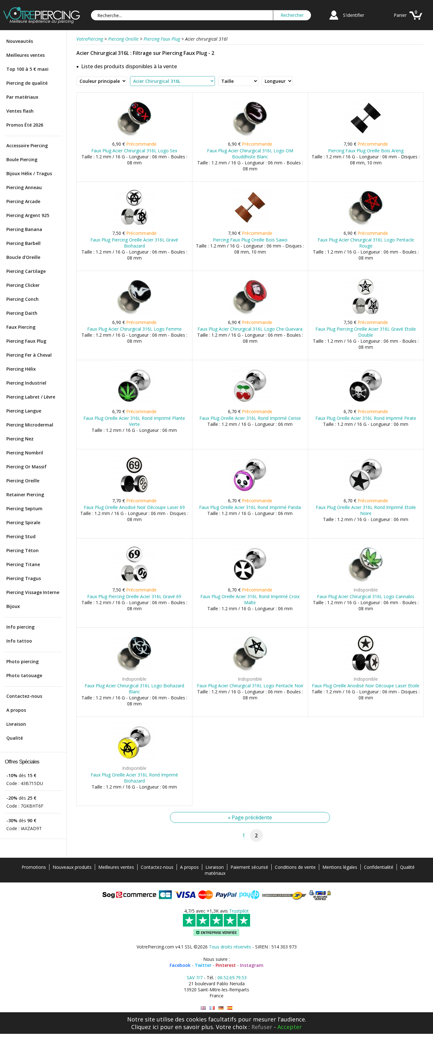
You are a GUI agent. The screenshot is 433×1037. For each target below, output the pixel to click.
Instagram (251, 965)
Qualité (14, 738)
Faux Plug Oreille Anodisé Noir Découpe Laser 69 (134, 507)
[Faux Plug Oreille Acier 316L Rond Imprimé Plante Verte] (134, 405)
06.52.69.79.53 (232, 977)
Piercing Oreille (22, 481)
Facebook (180, 965)
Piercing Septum (24, 508)
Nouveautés (19, 41)
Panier (400, 15)
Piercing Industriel (26, 383)
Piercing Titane (23, 564)
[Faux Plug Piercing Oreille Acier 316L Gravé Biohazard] (134, 226)
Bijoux (13, 606)
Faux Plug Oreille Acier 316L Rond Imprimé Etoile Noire (366, 510)
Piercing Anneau (24, 187)
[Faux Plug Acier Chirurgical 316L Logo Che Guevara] (250, 316)
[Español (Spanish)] (230, 1008)
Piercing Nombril (24, 453)
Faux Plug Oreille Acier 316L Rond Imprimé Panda (250, 507)
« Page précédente (250, 817)
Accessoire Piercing (27, 145)
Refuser (261, 1027)
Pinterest (226, 965)
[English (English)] (203, 1008)
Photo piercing (22, 661)
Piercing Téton (22, 550)
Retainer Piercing (25, 495)
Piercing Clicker (23, 285)
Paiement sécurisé (249, 867)
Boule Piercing (21, 159)
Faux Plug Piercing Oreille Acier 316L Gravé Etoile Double (365, 332)
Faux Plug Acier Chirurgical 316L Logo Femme (134, 329)
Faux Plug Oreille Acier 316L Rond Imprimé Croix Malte (250, 599)
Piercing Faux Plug (26, 341)
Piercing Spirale (23, 522)
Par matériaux (22, 97)
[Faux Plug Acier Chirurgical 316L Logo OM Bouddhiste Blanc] (250, 137)
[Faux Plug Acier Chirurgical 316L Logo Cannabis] (365, 583)
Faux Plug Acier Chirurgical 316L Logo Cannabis (365, 596)
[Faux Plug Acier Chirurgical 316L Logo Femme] (134, 316)
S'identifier (353, 15)
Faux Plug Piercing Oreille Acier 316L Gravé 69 (134, 596)
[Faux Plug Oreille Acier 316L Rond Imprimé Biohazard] (134, 761)
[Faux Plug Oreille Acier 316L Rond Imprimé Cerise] (250, 405)
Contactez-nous (24, 696)
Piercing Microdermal (29, 425)
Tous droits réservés (230, 947)
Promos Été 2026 (24, 125)
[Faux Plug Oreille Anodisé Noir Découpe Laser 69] (134, 494)
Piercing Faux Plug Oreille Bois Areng (366, 151)
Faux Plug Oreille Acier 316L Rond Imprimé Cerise (250, 418)
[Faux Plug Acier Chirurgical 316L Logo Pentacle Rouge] (365, 226)
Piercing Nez (20, 439)
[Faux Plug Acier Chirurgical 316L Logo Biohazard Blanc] (134, 672)
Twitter (203, 965)
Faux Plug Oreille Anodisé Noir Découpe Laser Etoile (365, 686)
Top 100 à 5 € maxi (27, 69)
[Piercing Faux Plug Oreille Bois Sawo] (250, 226)
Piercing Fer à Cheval (29, 355)
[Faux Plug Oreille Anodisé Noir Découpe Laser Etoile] (365, 672)
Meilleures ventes (25, 55)
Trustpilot (239, 911)
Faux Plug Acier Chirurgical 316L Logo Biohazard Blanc (134, 689)
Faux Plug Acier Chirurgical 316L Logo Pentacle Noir (250, 686)
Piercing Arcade (23, 201)
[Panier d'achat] (416, 20)
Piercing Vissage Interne (32, 592)
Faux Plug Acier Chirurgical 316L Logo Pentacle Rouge (366, 243)
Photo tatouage (24, 675)
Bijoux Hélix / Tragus (29, 173)
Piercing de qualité (27, 83)
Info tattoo (19, 641)
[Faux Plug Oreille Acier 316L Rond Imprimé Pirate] (365, 405)
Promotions (34, 867)
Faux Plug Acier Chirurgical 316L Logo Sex (134, 151)
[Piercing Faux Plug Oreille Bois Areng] (365, 137)
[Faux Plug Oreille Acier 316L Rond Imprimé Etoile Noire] (365, 494)
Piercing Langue (23, 411)
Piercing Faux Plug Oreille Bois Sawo (250, 240)
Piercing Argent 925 (27, 215)
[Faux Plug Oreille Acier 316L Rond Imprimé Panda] (250, 494)
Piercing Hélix (21, 369)
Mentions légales (339, 867)
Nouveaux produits (72, 867)
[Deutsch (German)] (221, 1008)
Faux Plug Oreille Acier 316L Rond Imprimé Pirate (365, 418)
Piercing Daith (21, 313)
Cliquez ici (144, 1027)
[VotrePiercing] (41, 22)
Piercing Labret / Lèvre (30, 397)
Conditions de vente (295, 867)
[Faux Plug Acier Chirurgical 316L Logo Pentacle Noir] (250, 672)
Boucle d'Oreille (23, 257)
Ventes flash (20, 111)
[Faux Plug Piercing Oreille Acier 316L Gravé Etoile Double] (365, 316)
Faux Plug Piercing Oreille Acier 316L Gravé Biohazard (134, 243)
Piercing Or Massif (26, 467)
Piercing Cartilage (26, 271)
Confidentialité (378, 867)
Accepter (289, 1027)
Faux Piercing (21, 327)
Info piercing (20, 627)
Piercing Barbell (23, 243)
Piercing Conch (22, 299)
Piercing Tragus (23, 578)
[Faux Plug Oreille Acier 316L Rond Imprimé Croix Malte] (250, 583)
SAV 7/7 (195, 977)
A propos (16, 710)
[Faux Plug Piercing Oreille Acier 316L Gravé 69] (134, 583)
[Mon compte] (333, 20)
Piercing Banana (24, 229)
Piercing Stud (21, 536)
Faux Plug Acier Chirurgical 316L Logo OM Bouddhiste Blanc (250, 154)
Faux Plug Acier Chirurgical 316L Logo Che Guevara (249, 329)
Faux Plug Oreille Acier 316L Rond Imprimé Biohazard (134, 778)
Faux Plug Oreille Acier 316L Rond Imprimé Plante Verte (134, 421)
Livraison (16, 724)
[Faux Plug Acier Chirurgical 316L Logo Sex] (134, 137)
